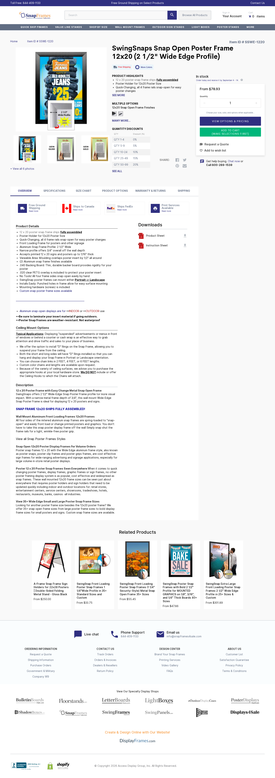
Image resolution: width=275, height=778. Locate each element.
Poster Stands (228, 27)
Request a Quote (41, 654)
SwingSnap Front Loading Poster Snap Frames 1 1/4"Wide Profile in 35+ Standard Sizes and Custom (93, 590)
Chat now (234, 161)
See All (117, 171)
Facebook (229, 766)
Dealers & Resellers (105, 665)
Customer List (234, 654)
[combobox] (121, 15)
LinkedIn (254, 766)
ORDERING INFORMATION (41, 648)
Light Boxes (201, 27)
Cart (250, 12)
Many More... (121, 120)
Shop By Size (98, 27)
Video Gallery (169, 665)
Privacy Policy (234, 665)
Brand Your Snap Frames (170, 654)
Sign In (226, 12)
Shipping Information (41, 659)
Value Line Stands (68, 27)
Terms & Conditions (234, 671)
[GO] (172, 15)
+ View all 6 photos (22, 168)
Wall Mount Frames (130, 27)
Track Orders (105, 654)
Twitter (238, 766)
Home (14, 41)
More (250, 27)
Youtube (262, 766)
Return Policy (105, 671)
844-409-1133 (31, 2)
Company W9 (40, 676)
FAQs (170, 671)
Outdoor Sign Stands (168, 27)
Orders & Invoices (105, 659)
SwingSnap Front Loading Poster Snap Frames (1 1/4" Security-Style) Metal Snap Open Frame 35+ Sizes (137, 589)
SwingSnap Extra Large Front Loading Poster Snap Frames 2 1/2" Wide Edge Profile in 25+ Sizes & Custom (223, 590)
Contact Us (257, 2)
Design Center (169, 648)
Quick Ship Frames (34, 27)
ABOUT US (234, 648)
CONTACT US (105, 648)
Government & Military (41, 671)
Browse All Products (194, 15)
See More (118, 95)
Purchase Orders (40, 665)
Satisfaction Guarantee (234, 659)
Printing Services (169, 659)
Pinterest (246, 766)
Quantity (204, 96)
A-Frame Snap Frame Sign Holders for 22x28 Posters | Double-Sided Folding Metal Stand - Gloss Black (51, 589)
